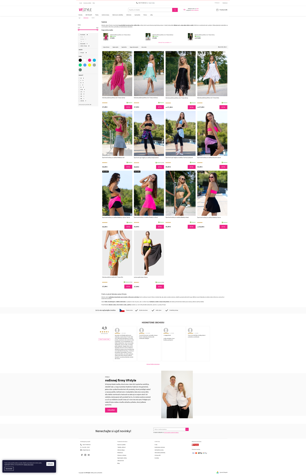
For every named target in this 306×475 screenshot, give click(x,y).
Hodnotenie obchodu (160, 447)
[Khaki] (80, 69)
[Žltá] (89, 65)
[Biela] (84, 60)
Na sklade (84, 35)
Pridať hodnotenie (104, 339)
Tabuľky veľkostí (121, 447)
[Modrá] (84, 65)
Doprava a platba (87, 3)
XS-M (82, 89)
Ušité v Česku (84, 46)
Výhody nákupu (121, 450)
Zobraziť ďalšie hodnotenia (153, 364)
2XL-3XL (83, 101)
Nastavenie (9, 469)
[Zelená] (80, 65)
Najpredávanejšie (134, 47)
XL (82, 87)
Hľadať (175, 10)
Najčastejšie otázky (122, 458)
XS (82, 78)
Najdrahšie (124, 47)
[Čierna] (80, 60)
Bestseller (83, 44)
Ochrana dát (157, 455)
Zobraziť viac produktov (164, 42)
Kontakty (157, 458)
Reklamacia (120, 452)
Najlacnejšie (115, 47)
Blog (94, 3)
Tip (82, 41)
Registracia (225, 3)
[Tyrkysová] (94, 60)
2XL (82, 94)
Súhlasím (50, 464)
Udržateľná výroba (159, 450)
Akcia (82, 37)
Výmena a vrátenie (121, 455)
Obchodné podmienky (160, 452)
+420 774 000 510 (86, 444)
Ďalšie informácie (28, 465)
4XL (82, 98)
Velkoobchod (120, 460)
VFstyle (83, 53)
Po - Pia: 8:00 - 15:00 (84, 447)
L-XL (82, 92)
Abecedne (144, 47)
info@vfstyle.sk (86, 450)
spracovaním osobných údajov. (171, 432)
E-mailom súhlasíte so (166, 432)
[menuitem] (80, 15)
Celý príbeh (111, 410)
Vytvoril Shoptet (223, 472)
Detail (128, 107)
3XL (82, 96)
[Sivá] (94, 65)
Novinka (83, 39)
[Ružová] (89, 60)
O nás (80, 3)
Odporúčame (106, 47)
